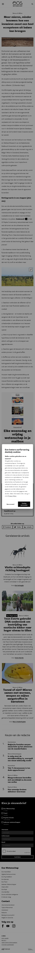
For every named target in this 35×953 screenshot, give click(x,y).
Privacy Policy (12, 496)
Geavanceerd (10, 504)
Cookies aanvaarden (24, 504)
